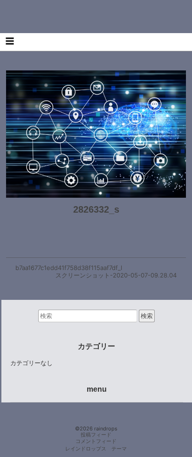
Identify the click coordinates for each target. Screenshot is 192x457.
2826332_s (96, 209)
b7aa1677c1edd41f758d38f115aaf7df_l (68, 267)
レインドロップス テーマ (96, 448)
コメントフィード (96, 441)
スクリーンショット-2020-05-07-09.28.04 (116, 275)
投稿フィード (96, 435)
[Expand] (9, 41)
